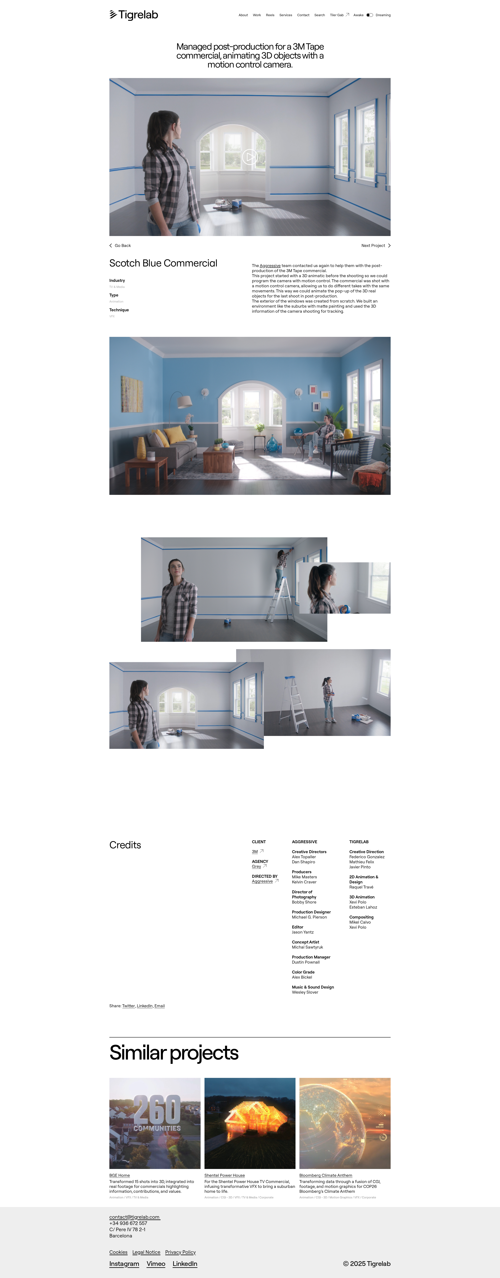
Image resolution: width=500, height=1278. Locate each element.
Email (159, 1005)
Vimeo (156, 1263)
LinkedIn (145, 1005)
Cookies (118, 1252)
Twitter (128, 1005)
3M (255, 851)
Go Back (123, 245)
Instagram (124, 1263)
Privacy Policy (180, 1252)
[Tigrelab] (133, 16)
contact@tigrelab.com (135, 1217)
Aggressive (270, 265)
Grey (256, 866)
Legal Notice (146, 1252)
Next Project (373, 245)
